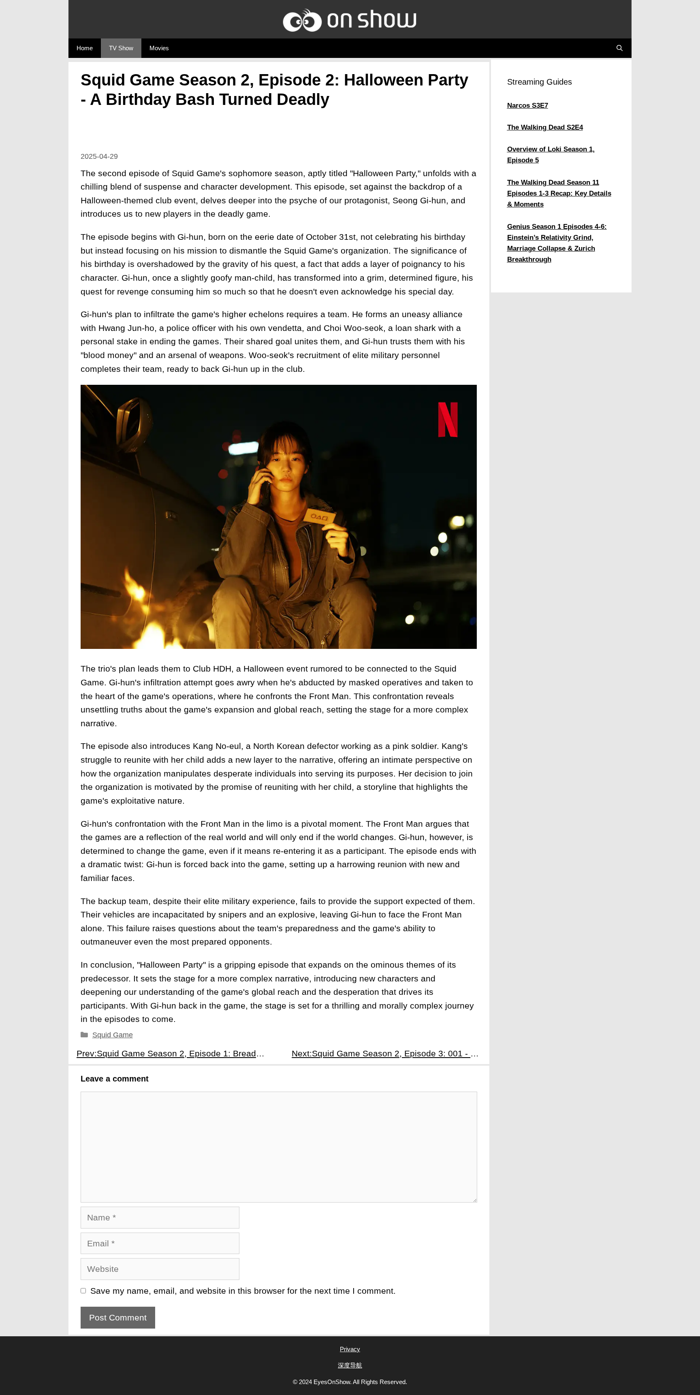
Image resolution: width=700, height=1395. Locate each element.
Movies (159, 48)
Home (85, 48)
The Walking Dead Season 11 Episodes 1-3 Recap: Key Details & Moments (559, 193)
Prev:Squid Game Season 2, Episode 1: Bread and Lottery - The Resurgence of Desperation (175, 1053)
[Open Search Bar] (620, 48)
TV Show (121, 48)
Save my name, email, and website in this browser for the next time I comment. (243, 1290)
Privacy (350, 1349)
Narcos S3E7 (527, 105)
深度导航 (350, 1365)
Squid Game (112, 1035)
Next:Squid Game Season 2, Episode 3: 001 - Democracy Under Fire (390, 1053)
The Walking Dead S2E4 (545, 127)
